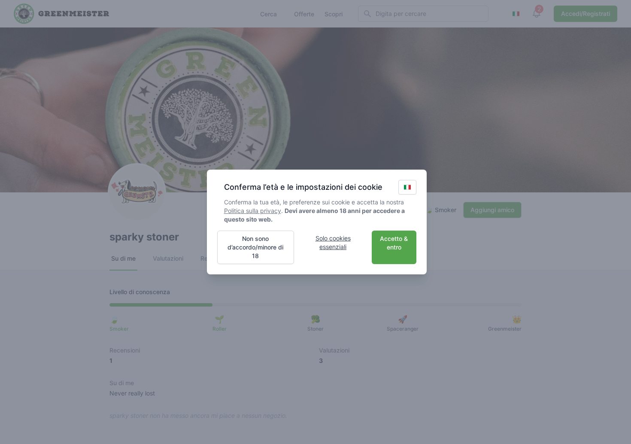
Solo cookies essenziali (333, 242)
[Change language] (407, 187)
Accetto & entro (394, 243)
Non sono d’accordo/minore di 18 (255, 247)
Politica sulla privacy (252, 210)
